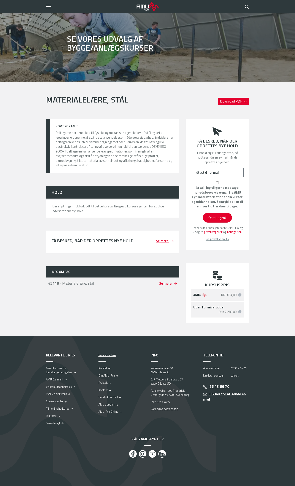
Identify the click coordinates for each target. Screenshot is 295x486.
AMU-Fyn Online (108, 411)
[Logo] (147, 6)
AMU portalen (106, 404)
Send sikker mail (108, 397)
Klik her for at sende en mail (224, 396)
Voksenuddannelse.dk (59, 387)
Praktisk (103, 382)
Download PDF (231, 101)
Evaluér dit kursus (56, 394)
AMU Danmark (54, 379)
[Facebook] (133, 454)
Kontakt (103, 390)
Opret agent (217, 217)
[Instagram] (142, 454)
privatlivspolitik (213, 232)
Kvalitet (102, 368)
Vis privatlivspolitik (217, 239)
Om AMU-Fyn (106, 375)
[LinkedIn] (162, 454)
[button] (89, 6)
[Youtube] (152, 454)
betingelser (234, 232)
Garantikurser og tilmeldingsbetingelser (59, 370)
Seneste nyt (53, 423)
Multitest (51, 416)
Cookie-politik (54, 401)
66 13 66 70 (219, 386)
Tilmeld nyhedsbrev (57, 408)
